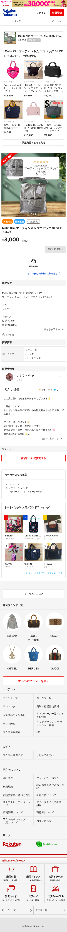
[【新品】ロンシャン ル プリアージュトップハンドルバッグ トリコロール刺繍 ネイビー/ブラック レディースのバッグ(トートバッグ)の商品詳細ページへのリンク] (33, 69)
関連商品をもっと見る (33, 142)
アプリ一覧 (41, 910)
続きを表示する (52, 329)
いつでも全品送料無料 (33, 878)
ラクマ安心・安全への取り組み (43, 273)
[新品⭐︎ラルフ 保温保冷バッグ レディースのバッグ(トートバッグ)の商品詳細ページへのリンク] (13, 109)
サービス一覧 (9, 910)
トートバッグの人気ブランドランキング (40, 572)
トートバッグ (9, 81)
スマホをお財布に (33, 898)
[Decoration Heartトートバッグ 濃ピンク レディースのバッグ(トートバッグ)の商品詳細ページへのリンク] (13, 69)
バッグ (30, 354)
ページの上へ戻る (34, 594)
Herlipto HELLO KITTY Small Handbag (33, 127)
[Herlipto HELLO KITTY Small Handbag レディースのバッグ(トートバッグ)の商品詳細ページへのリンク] (33, 109)
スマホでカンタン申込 (11, 898)
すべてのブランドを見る (33, 681)
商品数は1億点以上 (11, 878)
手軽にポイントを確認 (56, 898)
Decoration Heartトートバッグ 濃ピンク (12, 87)
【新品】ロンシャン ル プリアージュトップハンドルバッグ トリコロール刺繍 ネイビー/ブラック (33, 92)
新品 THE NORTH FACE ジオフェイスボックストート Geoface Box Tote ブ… (53, 90)
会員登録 (57, 12)
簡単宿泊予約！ (56, 878)
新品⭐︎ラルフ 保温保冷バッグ (12, 126)
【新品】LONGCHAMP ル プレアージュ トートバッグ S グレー (53, 129)
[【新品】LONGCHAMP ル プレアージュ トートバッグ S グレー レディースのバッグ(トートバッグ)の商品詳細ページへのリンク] (53, 109)
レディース (31, 350)
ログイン (41, 12)
